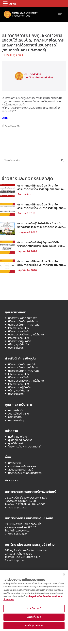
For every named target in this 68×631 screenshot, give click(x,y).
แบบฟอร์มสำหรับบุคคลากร (22, 466)
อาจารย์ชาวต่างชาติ (18, 414)
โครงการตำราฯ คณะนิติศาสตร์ (24, 446)
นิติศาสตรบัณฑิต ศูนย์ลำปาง (23, 321)
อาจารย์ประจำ (15, 410)
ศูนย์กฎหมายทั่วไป (17, 437)
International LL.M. (18, 338)
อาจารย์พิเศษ (15, 417)
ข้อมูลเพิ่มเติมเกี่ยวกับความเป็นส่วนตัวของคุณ (33, 598)
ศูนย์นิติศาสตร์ (15, 443)
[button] (6, 3)
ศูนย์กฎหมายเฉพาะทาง (20, 440)
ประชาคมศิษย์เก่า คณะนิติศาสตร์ (25, 473)
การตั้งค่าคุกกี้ (34, 608)
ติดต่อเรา (11, 480)
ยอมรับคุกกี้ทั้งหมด (34, 625)
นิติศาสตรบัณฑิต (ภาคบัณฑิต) (24, 325)
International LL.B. (18, 328)
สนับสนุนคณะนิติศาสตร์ (20, 470)
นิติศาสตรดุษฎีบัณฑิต (19, 341)
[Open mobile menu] (61, 14)
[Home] (20, 17)
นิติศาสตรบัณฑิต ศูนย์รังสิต (22, 318)
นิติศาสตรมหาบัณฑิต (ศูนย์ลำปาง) (26, 334)
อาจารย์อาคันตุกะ (17, 420)
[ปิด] (64, 574)
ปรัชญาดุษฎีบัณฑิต (18, 344)
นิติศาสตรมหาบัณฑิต (19, 331)
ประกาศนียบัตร (16, 348)
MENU (13, 4)
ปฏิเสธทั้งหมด (34, 617)
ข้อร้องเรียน (14, 463)
